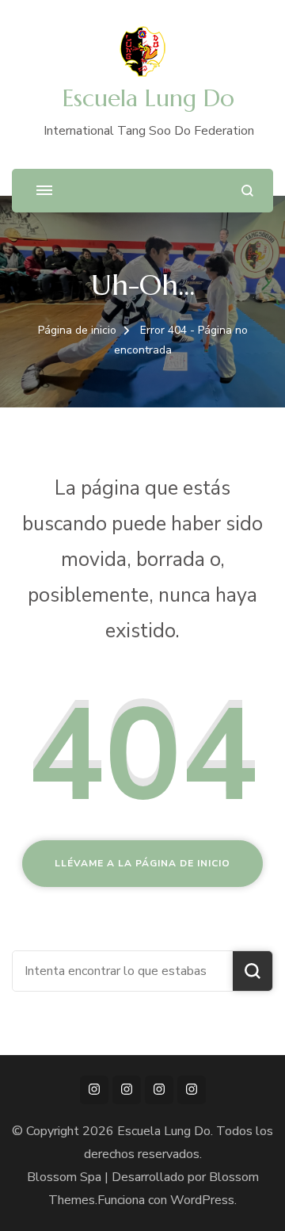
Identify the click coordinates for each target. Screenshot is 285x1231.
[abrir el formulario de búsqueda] (247, 190)
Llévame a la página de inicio (142, 863)
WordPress (202, 1200)
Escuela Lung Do (148, 98)
